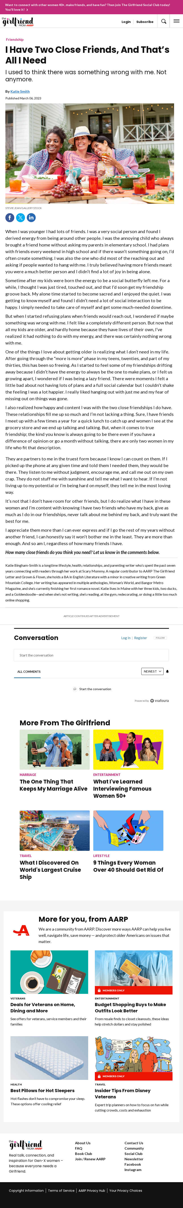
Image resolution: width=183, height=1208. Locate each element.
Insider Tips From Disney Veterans (123, 1093)
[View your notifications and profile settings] (167, 671)
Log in (126, 638)
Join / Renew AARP (90, 1159)
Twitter (20, 217)
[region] (91, 672)
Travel (100, 1084)
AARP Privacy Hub (92, 1190)
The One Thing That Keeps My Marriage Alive (53, 785)
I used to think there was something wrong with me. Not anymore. (85, 76)
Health (16, 1084)
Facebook (9, 217)
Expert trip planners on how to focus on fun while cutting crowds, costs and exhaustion (131, 1107)
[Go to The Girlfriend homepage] (21, 21)
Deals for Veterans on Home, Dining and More (42, 1007)
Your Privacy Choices (125, 1190)
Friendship (15, 39)
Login (126, 22)
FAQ (78, 1148)
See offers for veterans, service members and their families (48, 1021)
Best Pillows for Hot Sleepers (42, 1090)
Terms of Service (61, 1190)
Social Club (134, 1153)
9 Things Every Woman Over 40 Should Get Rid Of (128, 866)
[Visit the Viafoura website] (159, 701)
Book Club (83, 1153)
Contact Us (134, 1143)
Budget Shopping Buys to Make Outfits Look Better (130, 1007)
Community (134, 1148)
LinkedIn (31, 217)
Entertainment (107, 998)
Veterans (17, 998)
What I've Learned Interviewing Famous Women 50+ (122, 789)
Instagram (133, 1169)
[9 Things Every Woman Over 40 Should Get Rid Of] (128, 830)
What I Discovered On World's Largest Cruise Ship (50, 870)
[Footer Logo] (38, 1145)
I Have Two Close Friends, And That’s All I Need (87, 55)
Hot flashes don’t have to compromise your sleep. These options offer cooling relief (47, 1101)
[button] (163, 21)
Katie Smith (20, 91)
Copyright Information (26, 1190)
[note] (89, 208)
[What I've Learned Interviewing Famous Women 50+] (128, 750)
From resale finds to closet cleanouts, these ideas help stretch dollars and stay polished (132, 1021)
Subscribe (145, 22)
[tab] (29, 671)
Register (140, 638)
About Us (83, 1143)
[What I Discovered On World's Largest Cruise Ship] (55, 830)
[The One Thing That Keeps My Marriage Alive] (55, 750)
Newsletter (134, 1159)
